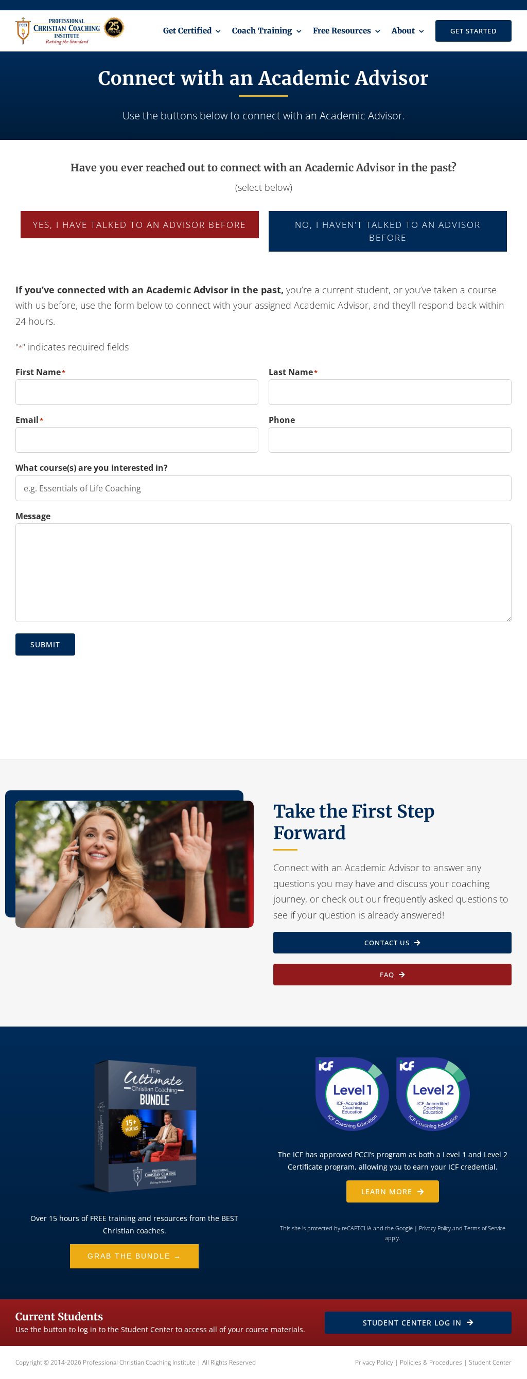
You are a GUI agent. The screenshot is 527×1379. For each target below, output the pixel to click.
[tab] (139, 225)
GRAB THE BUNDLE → (134, 1256)
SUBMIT (45, 644)
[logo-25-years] (70, 21)
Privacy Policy (435, 1228)
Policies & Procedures (431, 1362)
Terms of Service (484, 1228)
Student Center (490, 1362)
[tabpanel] (263, 483)
